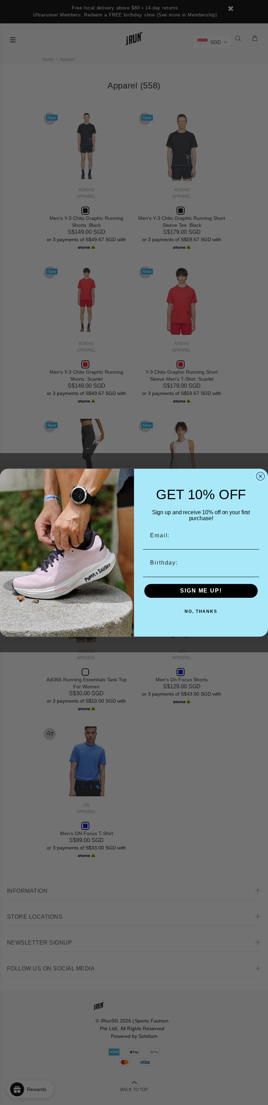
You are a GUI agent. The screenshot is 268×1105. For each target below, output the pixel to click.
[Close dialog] (260, 476)
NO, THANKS (201, 611)
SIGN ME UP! (201, 591)
